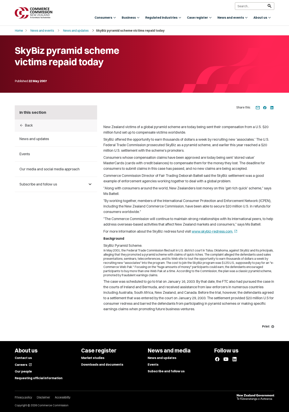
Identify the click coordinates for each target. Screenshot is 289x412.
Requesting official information (39, 378)
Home (19, 30)
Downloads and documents (102, 364)
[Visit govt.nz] (255, 397)
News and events (42, 30)
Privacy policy (23, 397)
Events (153, 364)
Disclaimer (43, 397)
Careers (23, 365)
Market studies (92, 358)
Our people (23, 371)
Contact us (23, 358)
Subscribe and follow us (166, 371)
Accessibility (62, 397)
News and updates (76, 30)
